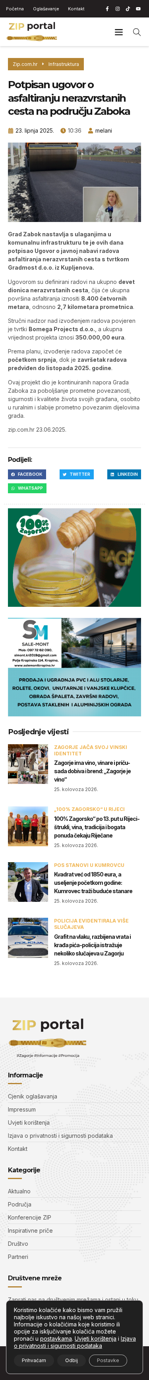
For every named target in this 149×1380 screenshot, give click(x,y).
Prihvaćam (34, 1360)
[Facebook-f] (107, 9)
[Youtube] (138, 9)
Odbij (71, 1360)
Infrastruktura (63, 64)
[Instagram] (117, 9)
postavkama (56, 1338)
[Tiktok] (128, 9)
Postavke (108, 1360)
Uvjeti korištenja (95, 1338)
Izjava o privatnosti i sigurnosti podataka (75, 1342)
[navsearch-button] (137, 32)
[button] (118, 31)
